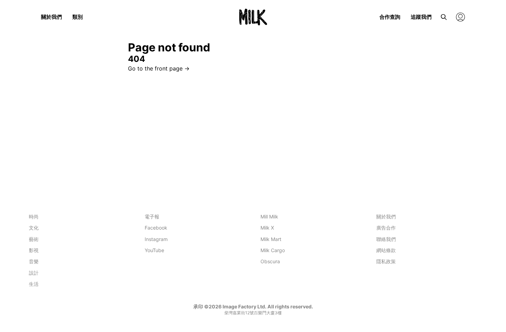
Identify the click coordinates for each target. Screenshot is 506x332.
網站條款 (386, 250)
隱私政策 (386, 261)
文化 (34, 228)
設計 (34, 273)
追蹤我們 (421, 17)
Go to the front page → (159, 68)
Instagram (156, 239)
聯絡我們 (386, 239)
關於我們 (51, 17)
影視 (34, 250)
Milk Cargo (272, 250)
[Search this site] (443, 17)
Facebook (156, 228)
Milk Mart (270, 239)
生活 (34, 284)
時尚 (34, 216)
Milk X (267, 228)
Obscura (270, 261)
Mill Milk (269, 216)
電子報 (152, 216)
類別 (77, 17)
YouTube (154, 250)
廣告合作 (386, 228)
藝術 (34, 239)
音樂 (34, 261)
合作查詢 (389, 17)
